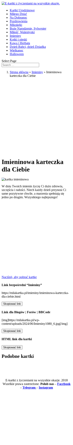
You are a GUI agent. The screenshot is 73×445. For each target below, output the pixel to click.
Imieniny (15, 36)
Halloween (17, 54)
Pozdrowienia (18, 21)
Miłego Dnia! (18, 14)
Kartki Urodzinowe (22, 10)
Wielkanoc (16, 50)
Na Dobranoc (18, 17)
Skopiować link (12, 303)
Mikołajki (16, 25)
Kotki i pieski (18, 39)
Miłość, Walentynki (22, 32)
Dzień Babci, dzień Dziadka (28, 46)
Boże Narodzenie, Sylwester (28, 28)
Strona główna (19, 72)
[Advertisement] (36, 117)
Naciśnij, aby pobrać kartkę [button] (19, 277)
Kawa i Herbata (20, 43)
